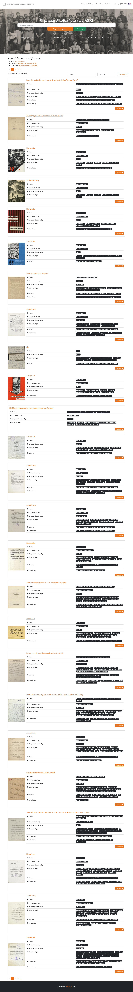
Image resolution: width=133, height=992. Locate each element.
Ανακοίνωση (30, 733)
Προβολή (119, 108)
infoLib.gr (69, 986)
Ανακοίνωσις (31, 309)
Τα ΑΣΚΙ (124, 4)
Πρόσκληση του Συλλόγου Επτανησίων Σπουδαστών (44, 116)
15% (27, 347)
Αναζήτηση (81, 29)
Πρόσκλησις (30, 854)
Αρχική (85, 4)
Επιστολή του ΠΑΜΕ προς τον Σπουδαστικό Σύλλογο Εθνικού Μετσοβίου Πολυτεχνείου (57, 812)
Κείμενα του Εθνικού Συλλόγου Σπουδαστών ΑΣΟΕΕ (44, 653)
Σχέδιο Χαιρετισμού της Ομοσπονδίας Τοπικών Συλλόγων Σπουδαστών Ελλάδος (54, 695)
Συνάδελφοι (30, 619)
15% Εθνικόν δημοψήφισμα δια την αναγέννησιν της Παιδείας (31, 408)
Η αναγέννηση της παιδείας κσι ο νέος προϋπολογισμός (46, 582)
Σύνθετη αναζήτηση (112, 4)
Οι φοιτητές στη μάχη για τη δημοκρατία (40, 773)
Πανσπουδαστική (32, 180)
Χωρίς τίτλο (30, 148)
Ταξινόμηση (123, 74)
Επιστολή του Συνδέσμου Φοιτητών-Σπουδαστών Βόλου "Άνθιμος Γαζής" (52, 80)
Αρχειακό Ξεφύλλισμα (97, 4)
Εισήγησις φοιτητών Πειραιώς (37, 273)
